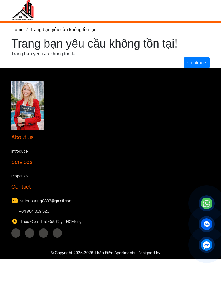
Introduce (19, 151)
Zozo (166, 252)
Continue (196, 62)
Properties (19, 176)
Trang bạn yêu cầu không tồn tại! (63, 29)
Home (17, 29)
